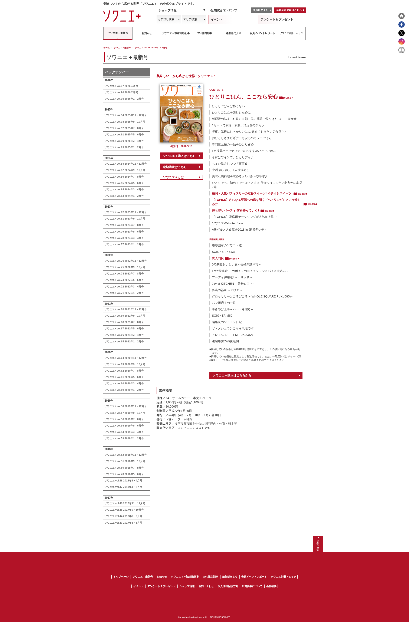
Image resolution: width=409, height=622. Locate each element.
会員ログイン (260, 10)
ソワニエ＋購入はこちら (179, 156)
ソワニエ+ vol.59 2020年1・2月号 (124, 389)
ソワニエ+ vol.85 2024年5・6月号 (124, 183)
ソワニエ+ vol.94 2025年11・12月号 (125, 115)
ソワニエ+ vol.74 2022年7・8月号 (124, 273)
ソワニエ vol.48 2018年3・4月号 (123, 480)
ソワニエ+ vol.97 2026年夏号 (121, 86)
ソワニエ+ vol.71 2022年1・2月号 (124, 293)
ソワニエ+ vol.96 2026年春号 (121, 92)
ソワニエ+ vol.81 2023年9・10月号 (124, 218)
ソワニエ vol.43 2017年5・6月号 (123, 522)
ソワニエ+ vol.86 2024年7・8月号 (124, 176)
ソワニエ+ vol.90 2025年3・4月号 (124, 140)
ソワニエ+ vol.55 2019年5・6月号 (124, 425)
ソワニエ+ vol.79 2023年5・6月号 (124, 231)
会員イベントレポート (254, 576)
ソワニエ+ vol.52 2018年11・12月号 (125, 454)
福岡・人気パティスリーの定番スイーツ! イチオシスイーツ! (252, 193)
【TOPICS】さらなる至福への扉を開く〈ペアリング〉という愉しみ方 (256, 202)
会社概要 (271, 586)
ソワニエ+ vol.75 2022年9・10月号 (124, 267)
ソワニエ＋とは (173, 177)
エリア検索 (190, 19)
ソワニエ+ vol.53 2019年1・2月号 (124, 438)
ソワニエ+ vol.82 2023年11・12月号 (125, 212)
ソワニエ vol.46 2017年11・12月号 (124, 503)
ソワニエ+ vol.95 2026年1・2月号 (124, 98)
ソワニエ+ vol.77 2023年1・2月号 (124, 244)
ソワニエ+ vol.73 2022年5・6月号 (124, 280)
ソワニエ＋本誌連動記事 (185, 576)
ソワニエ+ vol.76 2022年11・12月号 (125, 260)
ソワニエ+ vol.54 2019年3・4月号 (124, 432)
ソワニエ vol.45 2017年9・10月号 (124, 509)
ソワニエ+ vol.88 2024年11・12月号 (125, 163)
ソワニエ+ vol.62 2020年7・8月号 (124, 370)
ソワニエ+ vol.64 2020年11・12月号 (125, 357)
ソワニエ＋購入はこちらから (232, 375)
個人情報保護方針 (228, 586)
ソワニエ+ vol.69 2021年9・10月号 (124, 315)
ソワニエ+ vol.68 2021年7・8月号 (124, 322)
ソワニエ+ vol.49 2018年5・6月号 (124, 474)
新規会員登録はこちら (289, 10)
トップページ (121, 576)
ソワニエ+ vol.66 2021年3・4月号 (124, 334)
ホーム (106, 47)
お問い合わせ (206, 586)
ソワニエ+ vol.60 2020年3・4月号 (124, 383)
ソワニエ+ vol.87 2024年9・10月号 (124, 170)
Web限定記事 (210, 576)
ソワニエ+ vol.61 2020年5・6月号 (124, 377)
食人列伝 (218, 258)
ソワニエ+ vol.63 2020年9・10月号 (124, 364)
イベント (217, 19)
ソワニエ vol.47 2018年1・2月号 (123, 487)
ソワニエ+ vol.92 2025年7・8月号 (124, 128)
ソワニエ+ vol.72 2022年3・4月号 (124, 286)
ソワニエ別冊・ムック (283, 576)
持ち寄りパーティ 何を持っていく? (235, 210)
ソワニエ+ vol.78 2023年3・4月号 (124, 238)
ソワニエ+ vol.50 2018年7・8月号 (124, 467)
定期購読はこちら (175, 167)
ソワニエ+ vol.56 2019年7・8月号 (124, 419)
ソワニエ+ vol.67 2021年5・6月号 (124, 328)
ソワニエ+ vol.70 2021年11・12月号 (125, 309)
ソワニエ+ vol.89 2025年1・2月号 (124, 147)
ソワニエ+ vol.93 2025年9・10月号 (124, 121)
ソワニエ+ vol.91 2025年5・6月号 (124, 134)
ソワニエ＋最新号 (122, 47)
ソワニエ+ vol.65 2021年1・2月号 (124, 341)
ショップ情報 (168, 10)
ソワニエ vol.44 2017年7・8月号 (123, 516)
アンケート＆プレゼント (277, 19)
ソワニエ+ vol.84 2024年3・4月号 (124, 189)
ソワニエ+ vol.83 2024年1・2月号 (124, 195)
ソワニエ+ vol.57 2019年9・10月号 (124, 412)
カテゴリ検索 (166, 19)
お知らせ (162, 576)
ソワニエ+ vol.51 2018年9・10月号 (124, 461)
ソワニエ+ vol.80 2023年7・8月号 (124, 225)
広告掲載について (252, 586)
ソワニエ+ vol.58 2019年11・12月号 (125, 406)
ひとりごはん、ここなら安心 (243, 96)
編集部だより (230, 576)
